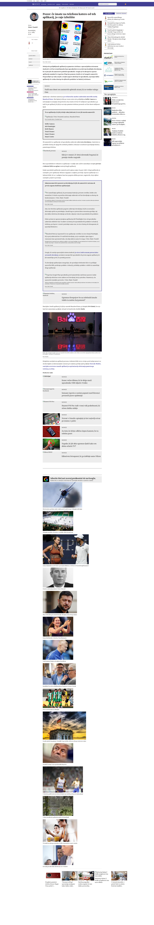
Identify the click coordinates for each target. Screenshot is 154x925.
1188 (45, 0)
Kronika (72, 4)
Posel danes (65, 4)
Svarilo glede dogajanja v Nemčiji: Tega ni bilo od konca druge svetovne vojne (116, 32)
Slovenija (43, 4)
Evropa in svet (51, 4)
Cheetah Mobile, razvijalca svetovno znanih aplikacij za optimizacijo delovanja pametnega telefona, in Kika (72, 366)
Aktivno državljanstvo (72, 7)
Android (30, 58)
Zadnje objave (121, 13)
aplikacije (31, 65)
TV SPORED (29, 0)
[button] (28, 4)
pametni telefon (32, 55)
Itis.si (42, 0)
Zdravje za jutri (82, 7)
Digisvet (58, 4)
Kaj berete (109, 13)
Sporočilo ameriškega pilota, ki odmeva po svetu (115, 18)
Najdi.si (37, 0)
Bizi (34, 0)
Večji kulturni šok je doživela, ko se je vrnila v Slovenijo (115, 46)
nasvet (30, 62)
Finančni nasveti (90, 7)
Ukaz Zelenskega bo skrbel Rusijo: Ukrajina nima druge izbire (116, 39)
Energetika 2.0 (63, 7)
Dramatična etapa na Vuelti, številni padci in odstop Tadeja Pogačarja (116, 25)
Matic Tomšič (33, 27)
